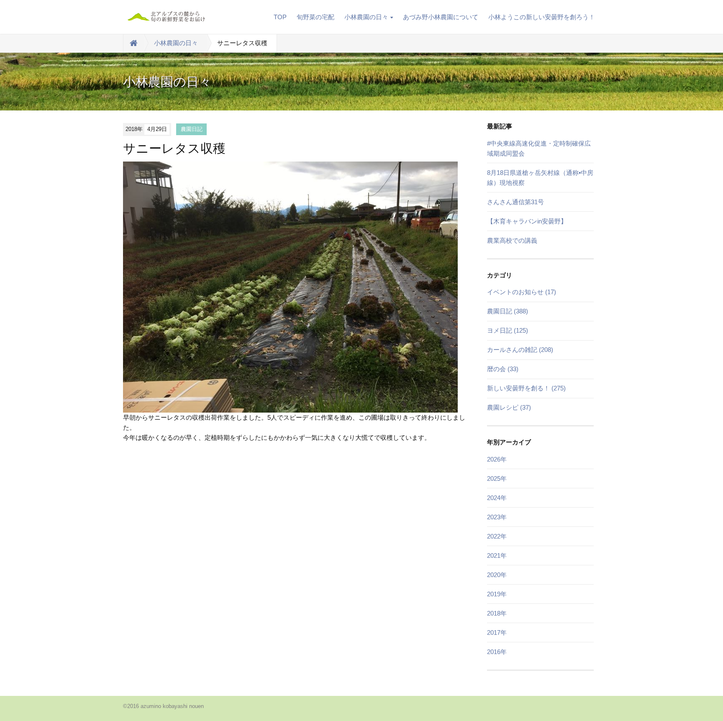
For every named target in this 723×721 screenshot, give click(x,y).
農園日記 (192, 129)
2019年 (497, 594)
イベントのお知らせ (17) (521, 291)
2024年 (497, 497)
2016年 (497, 651)
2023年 (497, 517)
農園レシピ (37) (509, 407)
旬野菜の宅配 (315, 17)
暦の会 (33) (502, 368)
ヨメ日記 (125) (507, 330)
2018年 (497, 613)
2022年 (497, 536)
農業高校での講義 (512, 240)
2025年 (497, 478)
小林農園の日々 (366, 17)
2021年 (497, 555)
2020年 (497, 574)
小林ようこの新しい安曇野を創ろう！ (541, 17)
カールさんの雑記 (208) (520, 349)
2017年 (497, 632)
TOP (280, 17)
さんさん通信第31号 (515, 201)
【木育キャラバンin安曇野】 (527, 221)
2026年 (497, 459)
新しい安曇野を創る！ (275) (526, 388)
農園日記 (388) (507, 311)
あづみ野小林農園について (440, 17)
